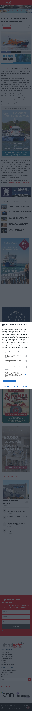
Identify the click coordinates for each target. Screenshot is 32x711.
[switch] (26, 356)
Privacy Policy (24, 386)
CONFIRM (10, 381)
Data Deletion (7, 386)
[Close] (28, 324)
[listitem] (16, 352)
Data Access (16, 386)
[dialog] (16, 355)
